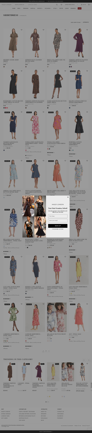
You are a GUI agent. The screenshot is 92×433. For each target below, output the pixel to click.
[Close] (68, 197)
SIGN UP (58, 226)
